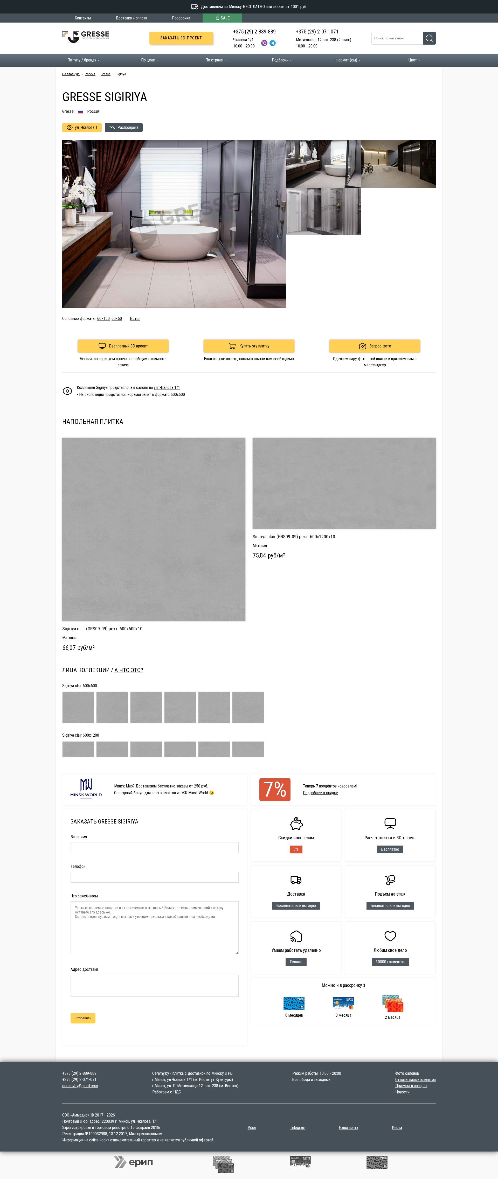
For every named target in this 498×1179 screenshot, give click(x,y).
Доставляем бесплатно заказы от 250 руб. (172, 786)
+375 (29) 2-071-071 (317, 32)
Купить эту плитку (254, 346)
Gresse (105, 74)
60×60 (117, 318)
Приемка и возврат (411, 1085)
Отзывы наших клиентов (415, 1079)
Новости (402, 1092)
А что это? (128, 670)
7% (275, 789)
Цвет (412, 60)
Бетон (135, 318)
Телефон (78, 866)
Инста (397, 1127)
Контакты (83, 18)
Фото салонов (407, 1073)
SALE (225, 18)
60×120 (103, 318)
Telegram (297, 1127)
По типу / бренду (81, 60)
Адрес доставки (84, 969)
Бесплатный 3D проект (128, 346)
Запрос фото (380, 346)
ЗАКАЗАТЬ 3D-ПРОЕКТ (181, 38)
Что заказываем (84, 896)
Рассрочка (181, 18)
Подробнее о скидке (320, 792)
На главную (71, 74)
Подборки (280, 60)
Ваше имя (79, 836)
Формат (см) (346, 60)
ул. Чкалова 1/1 (167, 387)
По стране (214, 60)
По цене (148, 60)
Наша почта (348, 1127)
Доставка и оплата (131, 18)
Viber (252, 1127)
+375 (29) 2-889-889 (254, 32)
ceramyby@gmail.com (80, 1085)
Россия (90, 74)
